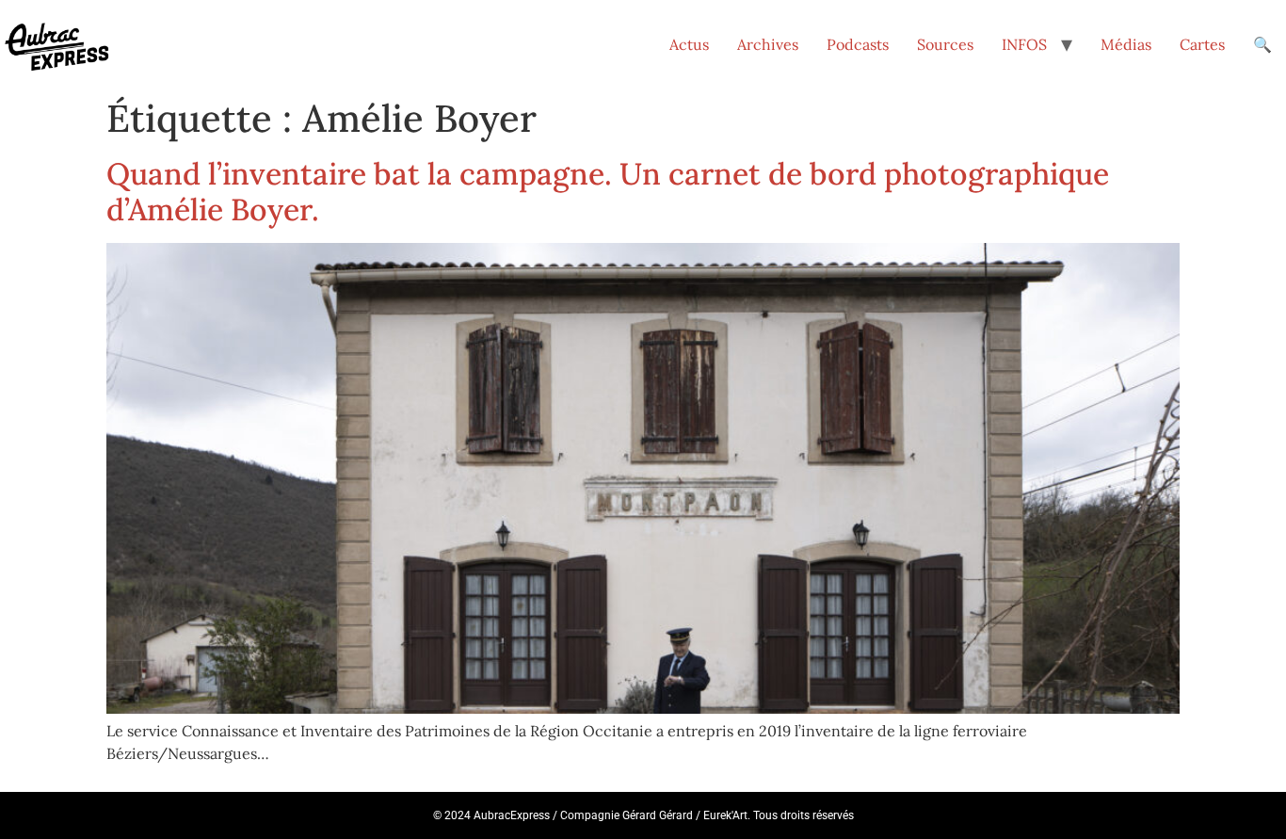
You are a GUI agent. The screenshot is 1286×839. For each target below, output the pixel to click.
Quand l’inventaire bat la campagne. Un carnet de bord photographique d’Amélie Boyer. (607, 191)
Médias (1126, 44)
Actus (689, 44)
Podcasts (858, 44)
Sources (945, 44)
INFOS (1024, 44)
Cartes (1202, 44)
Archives (767, 44)
